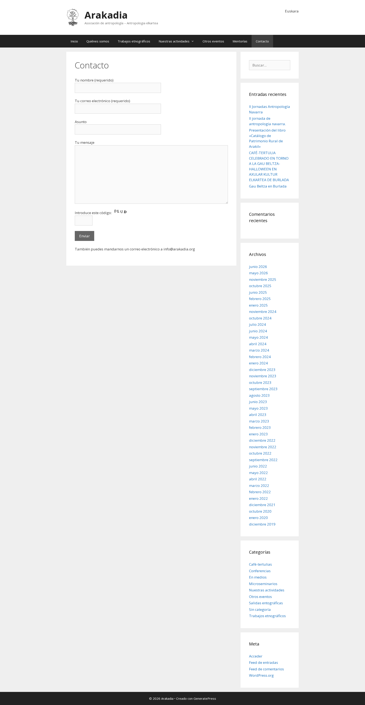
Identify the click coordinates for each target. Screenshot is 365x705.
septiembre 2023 (263, 388)
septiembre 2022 (263, 459)
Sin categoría (260, 609)
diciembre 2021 (262, 504)
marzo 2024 (259, 350)
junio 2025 (258, 292)
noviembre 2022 (262, 446)
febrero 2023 (260, 427)
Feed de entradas (263, 662)
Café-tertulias (260, 564)
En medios (258, 577)
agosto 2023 (259, 395)
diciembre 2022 (262, 440)
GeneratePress (204, 698)
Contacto (262, 41)
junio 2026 (258, 266)
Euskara (292, 11)
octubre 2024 (260, 318)
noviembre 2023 (262, 376)
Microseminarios (263, 583)
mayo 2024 (258, 337)
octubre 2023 (260, 382)
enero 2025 (258, 305)
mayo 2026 (258, 272)
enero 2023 (258, 434)
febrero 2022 (260, 491)
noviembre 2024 (262, 311)
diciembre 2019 (262, 524)
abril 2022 (257, 479)
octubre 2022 (260, 453)
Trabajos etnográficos (134, 41)
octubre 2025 (260, 285)
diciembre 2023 (262, 369)
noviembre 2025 (262, 279)
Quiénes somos (97, 41)
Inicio (74, 41)
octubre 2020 (260, 511)
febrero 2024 (260, 356)
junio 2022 (258, 466)
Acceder (255, 656)
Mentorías (240, 41)
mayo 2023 (258, 408)
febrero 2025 (260, 298)
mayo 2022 (258, 472)
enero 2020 (258, 517)
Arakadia (106, 14)
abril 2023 (257, 414)
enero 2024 (258, 363)
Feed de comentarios (266, 669)
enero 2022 (258, 498)
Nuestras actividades (174, 41)
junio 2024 (258, 331)
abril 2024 (257, 343)
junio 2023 (258, 401)
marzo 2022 (259, 485)
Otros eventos (213, 41)
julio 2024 (257, 324)
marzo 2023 (259, 421)
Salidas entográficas (266, 602)
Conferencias (260, 570)
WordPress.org (261, 675)
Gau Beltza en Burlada (268, 186)
